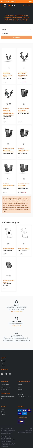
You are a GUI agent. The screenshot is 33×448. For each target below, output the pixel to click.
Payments (20, 394)
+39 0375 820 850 (16, 311)
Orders (3, 414)
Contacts (20, 384)
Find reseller (4, 399)
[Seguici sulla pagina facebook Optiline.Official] (2, 374)
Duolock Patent (5, 384)
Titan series (4, 389)
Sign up (3, 412)
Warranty (20, 389)
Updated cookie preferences (25, 432)
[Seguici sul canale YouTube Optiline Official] (10, 374)
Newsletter (4, 369)
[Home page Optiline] (9, 5)
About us (3, 361)
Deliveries (20, 387)
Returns (20, 392)
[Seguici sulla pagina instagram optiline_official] (6, 374)
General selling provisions (24, 396)
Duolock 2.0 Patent (6, 387)
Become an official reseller (7, 396)
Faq (2, 363)
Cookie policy (28, 430)
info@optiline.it (16, 326)
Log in (2, 409)
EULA (30, 428)
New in (3, 365)
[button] (24, 5)
